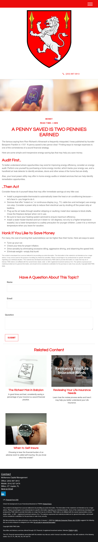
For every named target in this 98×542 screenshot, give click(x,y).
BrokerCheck (47, 504)
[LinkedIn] (26, 75)
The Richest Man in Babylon (26, 390)
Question (9, 314)
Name (10, 282)
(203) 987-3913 (72, 73)
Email (9, 298)
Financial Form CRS (12, 500)
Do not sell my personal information (44, 522)
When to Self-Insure (26, 448)
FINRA (71, 530)
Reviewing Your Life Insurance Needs (72, 392)
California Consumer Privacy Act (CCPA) (67, 520)
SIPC (76, 530)
